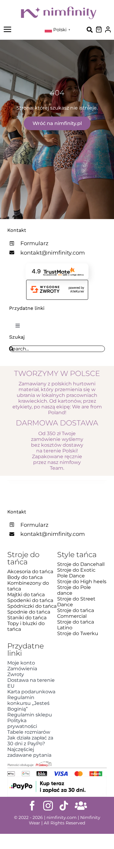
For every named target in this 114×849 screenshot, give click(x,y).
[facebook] (32, 805)
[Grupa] (81, 805)
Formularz (34, 243)
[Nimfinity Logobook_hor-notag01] (59, 8)
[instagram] (48, 805)
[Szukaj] (89, 29)
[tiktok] (64, 805)
